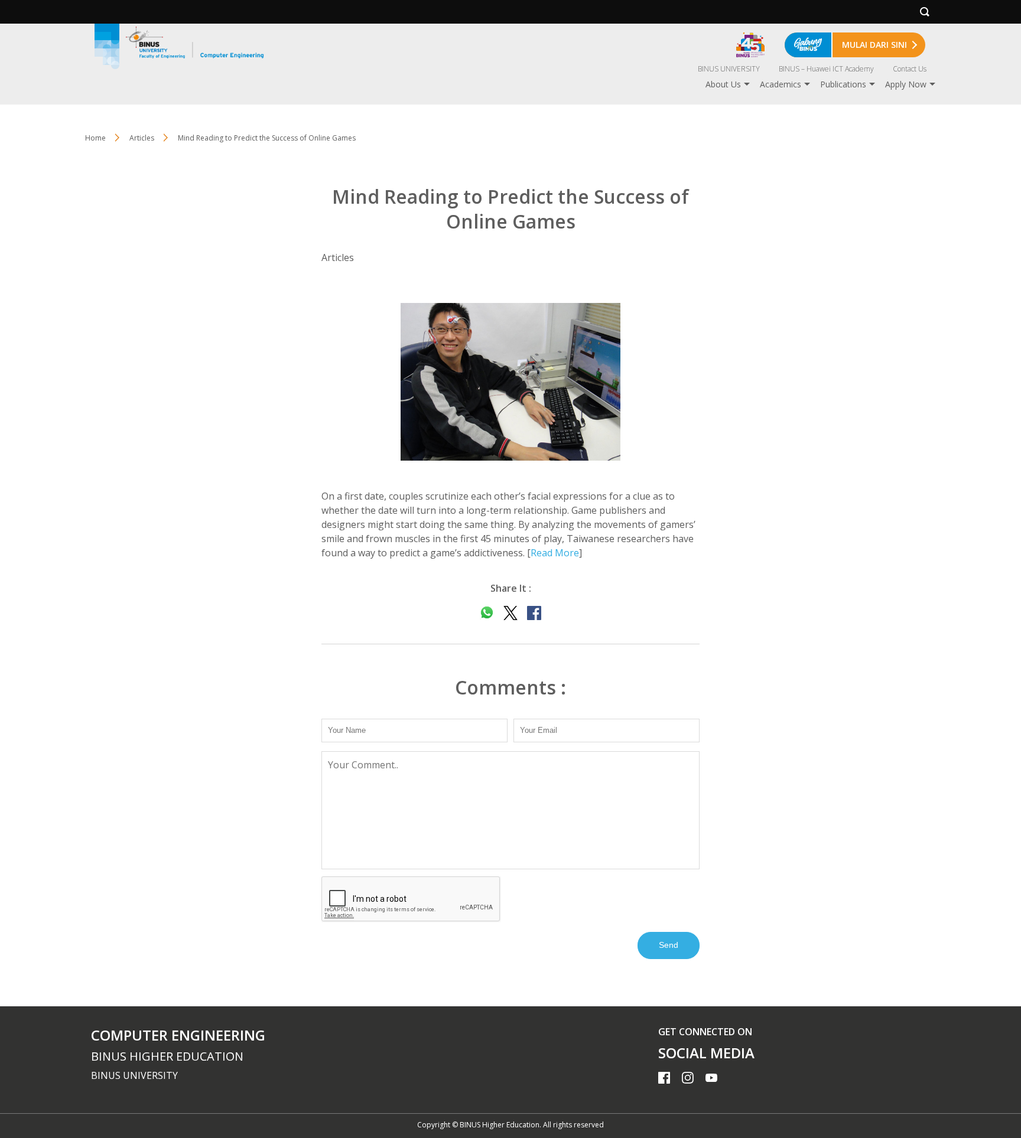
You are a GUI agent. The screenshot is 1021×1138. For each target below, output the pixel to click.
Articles (141, 138)
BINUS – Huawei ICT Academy (826, 69)
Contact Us (909, 69)
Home (95, 138)
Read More (555, 552)
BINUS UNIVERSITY (729, 69)
